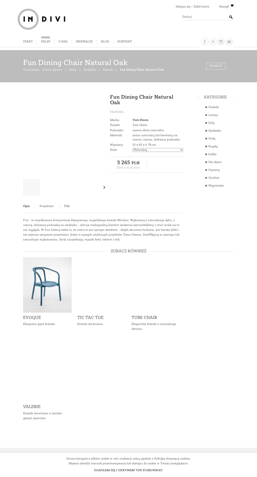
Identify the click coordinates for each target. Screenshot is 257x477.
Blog (105, 41)
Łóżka (212, 154)
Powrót (215, 66)
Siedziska (214, 130)
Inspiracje (84, 41)
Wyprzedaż (216, 185)
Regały (213, 146)
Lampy (213, 115)
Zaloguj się (183, 6)
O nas (63, 41)
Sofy (211, 123)
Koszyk (224, 6)
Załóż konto (201, 6)
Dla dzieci (214, 162)
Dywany (214, 170)
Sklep (45, 41)
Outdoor (213, 177)
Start (28, 41)
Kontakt (124, 41)
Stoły (211, 138)
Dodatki (213, 107)
